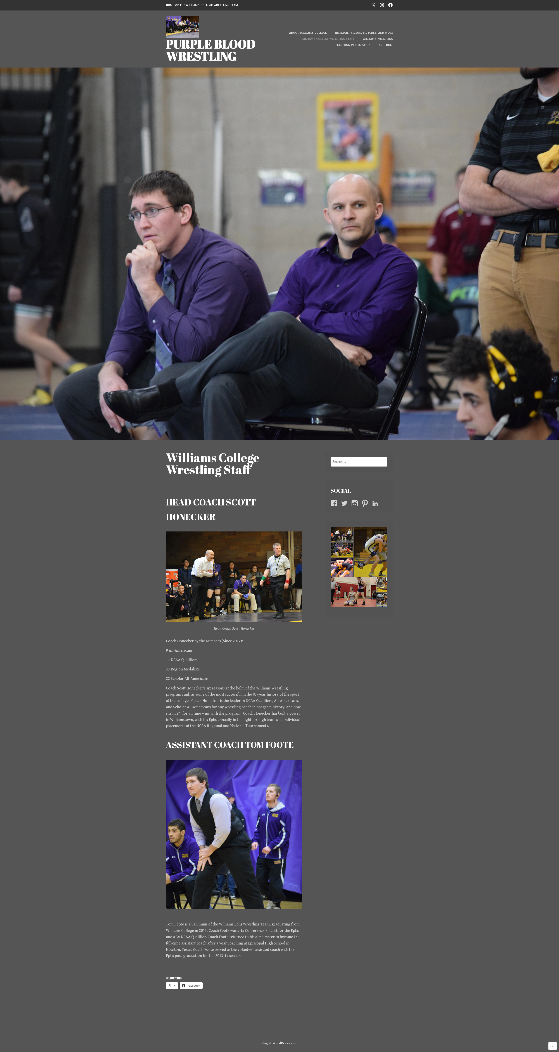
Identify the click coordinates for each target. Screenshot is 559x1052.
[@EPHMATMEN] (373, 5)
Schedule (386, 45)
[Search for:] (359, 462)
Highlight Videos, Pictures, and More (364, 33)
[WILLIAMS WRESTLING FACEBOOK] (390, 5)
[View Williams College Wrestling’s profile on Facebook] (335, 503)
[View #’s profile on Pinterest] (365, 503)
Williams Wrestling (378, 39)
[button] (342, 534)
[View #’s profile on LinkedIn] (376, 503)
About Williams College (308, 33)
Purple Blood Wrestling (210, 50)
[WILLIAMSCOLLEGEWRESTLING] (382, 5)
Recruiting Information (352, 45)
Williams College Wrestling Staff (328, 39)
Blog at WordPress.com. (279, 1043)
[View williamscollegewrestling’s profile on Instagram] (355, 503)
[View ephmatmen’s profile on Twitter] (345, 503)
